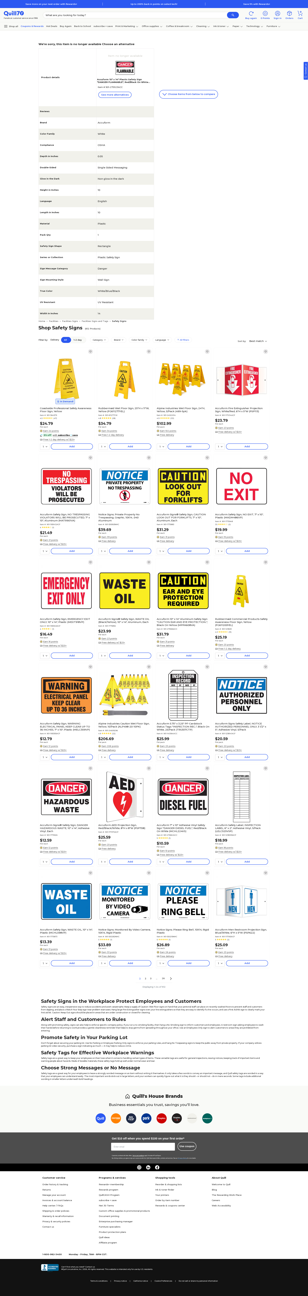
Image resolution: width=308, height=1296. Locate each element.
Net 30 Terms (106, 1205)
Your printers (162, 1195)
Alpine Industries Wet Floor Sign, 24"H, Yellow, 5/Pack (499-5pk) (181, 410)
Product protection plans (112, 1232)
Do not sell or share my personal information (198, 1281)
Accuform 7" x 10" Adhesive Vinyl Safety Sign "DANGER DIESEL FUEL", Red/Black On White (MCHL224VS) (182, 828)
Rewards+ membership (111, 1184)
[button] (233, 15)
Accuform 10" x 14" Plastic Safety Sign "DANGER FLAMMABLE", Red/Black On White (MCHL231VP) (122, 82)
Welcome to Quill (221, 1184)
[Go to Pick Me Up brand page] (131, 1119)
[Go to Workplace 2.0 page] (207, 1119)
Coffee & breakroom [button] (177, 26)
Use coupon (187, 1146)
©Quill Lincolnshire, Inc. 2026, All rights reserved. (82, 1269)
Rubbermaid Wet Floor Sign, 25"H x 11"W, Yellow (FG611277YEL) (123, 410)
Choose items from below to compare (191, 94)
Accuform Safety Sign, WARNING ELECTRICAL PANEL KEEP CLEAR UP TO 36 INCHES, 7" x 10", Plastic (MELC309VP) (65, 726)
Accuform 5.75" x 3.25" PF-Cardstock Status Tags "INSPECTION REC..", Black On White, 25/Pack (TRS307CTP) (183, 726)
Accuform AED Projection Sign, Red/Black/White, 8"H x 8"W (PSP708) (121, 827)
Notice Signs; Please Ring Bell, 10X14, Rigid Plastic (183, 931)
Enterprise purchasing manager (116, 1221)
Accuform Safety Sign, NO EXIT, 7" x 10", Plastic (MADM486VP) (239, 516)
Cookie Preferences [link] (163, 1281)
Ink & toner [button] (219, 26)
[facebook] (157, 1167)
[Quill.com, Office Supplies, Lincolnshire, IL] (50, 1268)
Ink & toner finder (164, 1189)
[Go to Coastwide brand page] (116, 1119)
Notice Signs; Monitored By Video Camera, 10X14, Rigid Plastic (124, 931)
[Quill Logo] (14, 13)
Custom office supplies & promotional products (124, 1211)
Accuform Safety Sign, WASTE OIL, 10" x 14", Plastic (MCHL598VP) (66, 931)
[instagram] (139, 1167)
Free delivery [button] (167, 434)
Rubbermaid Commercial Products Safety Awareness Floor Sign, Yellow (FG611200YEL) (241, 622)
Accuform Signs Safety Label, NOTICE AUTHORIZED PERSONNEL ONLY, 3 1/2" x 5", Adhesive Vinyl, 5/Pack (240, 726)
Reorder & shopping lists (168, 1184)
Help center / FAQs (52, 1205)
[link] (90, 351)
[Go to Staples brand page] (161, 1119)
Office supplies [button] (150, 26)
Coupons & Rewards (32, 26)
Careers (216, 1200)
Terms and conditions (138, 1155)
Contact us (48, 1226)
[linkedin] (148, 1167)
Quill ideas (104, 1237)
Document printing (109, 1216)
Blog (214, 1189)
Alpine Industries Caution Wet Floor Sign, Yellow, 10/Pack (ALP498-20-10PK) (124, 725)
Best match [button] (256, 341)
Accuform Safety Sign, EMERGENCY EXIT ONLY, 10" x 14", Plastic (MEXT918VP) (65, 620)
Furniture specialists (109, 1226)
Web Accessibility (221, 1205)
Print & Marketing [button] (125, 26)
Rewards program (108, 1189)
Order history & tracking (55, 1184)
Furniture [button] (272, 26)
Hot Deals (51, 26)
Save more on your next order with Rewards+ (51, 4)
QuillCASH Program (109, 1195)
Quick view (65, 395)
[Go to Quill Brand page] (100, 1119)
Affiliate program (108, 1242)
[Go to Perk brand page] (146, 1119)
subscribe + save (103, 26)
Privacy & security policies (56, 1221)
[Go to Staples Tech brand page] (176, 1119)
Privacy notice (120, 1281)
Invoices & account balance (57, 1200)
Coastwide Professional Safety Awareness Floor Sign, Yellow (65, 410)
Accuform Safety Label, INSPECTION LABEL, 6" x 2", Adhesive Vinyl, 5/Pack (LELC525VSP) (238, 828)
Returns (46, 1189)
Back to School (82, 26)
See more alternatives (115, 94)
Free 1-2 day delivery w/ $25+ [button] (59, 439)
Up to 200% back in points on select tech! (154, 4)
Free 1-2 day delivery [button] (113, 434)
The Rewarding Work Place (227, 1195)
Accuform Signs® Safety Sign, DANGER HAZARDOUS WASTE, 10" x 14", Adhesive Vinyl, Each (65, 828)
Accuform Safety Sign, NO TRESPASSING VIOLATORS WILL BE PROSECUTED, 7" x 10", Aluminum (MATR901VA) (65, 517)
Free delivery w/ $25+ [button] (230, 431)
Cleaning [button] (201, 26)
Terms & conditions (98, 1281)
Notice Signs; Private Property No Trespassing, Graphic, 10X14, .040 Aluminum (119, 517)
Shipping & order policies (55, 1211)
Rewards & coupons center (170, 1205)
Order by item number (167, 1200)
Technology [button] (253, 26)
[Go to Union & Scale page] (192, 1119)
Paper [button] (236, 26)
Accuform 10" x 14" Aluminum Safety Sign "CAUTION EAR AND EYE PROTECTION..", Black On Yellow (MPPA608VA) (182, 622)
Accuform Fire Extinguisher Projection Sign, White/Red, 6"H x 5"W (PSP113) (239, 410)
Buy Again (66, 26)
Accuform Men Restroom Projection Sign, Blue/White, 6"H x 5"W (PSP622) (241, 931)
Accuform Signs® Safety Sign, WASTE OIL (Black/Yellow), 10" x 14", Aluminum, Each (123, 620)
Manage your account (54, 1195)
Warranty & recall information (58, 1216)
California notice (140, 1281)
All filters (184, 340)
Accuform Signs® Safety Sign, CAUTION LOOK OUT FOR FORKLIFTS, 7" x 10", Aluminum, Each (181, 517)
